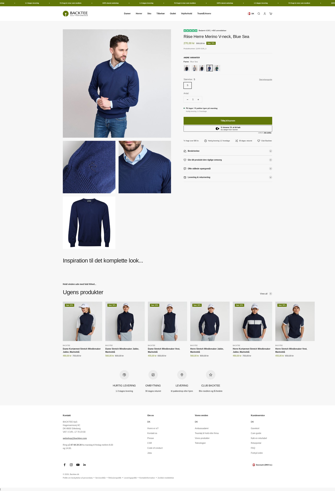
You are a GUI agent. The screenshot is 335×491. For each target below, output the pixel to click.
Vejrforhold (186, 14)
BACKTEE (66, 345)
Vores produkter (202, 438)
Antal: (186, 93)
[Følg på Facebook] (64, 465)
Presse (150, 438)
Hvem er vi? (152, 428)
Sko (149, 14)
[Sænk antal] (187, 99)
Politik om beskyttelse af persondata (78, 478)
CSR (149, 443)
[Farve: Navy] (202, 68)
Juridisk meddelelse (166, 478)
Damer (127, 14)
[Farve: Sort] (187, 68)
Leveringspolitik (130, 478)
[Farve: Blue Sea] (209, 68)
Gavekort (255, 428)
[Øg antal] (198, 99)
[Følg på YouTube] (78, 465)
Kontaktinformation (147, 478)
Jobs (149, 453)
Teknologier (200, 443)
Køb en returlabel (259, 438)
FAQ (253, 448)
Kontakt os (152, 433)
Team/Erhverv (204, 14)
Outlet (173, 14)
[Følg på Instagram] (71, 465)
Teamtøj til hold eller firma (207, 433)
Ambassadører (202, 428)
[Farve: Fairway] (217, 68)
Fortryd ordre (257, 453)
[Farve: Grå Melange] (194, 68)
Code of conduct (155, 448)
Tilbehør (161, 14)
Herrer (139, 14)
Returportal (256, 443)
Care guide (256, 433)
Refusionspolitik (114, 478)
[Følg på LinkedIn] (84, 465)
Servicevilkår (100, 478)
